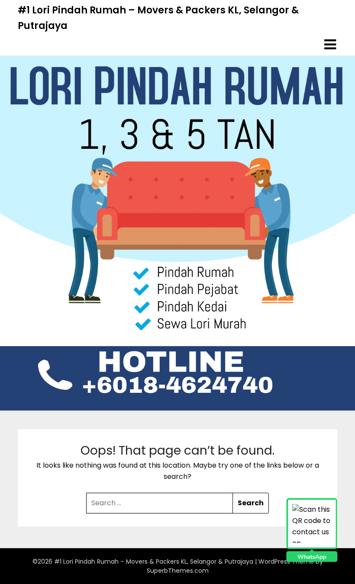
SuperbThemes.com (178, 570)
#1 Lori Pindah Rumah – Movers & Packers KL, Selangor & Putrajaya (158, 17)
